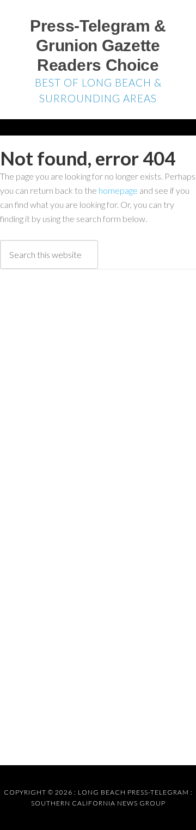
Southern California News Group (98, 803)
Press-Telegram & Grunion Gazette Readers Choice (98, 45)
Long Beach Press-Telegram (133, 792)
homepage (118, 190)
